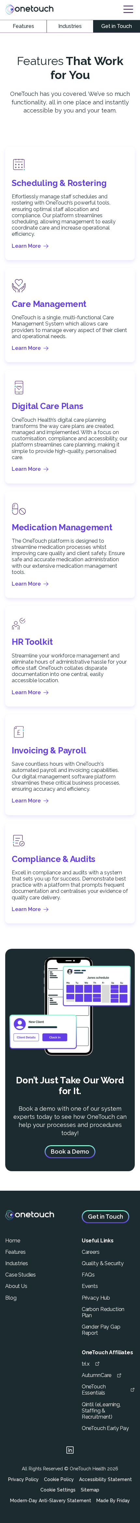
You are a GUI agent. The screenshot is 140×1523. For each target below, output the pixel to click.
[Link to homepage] (29, 9)
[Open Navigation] (128, 9)
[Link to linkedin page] (70, 1451)
